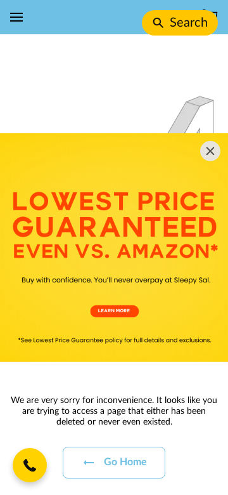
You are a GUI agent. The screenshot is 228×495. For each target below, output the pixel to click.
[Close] (210, 151)
